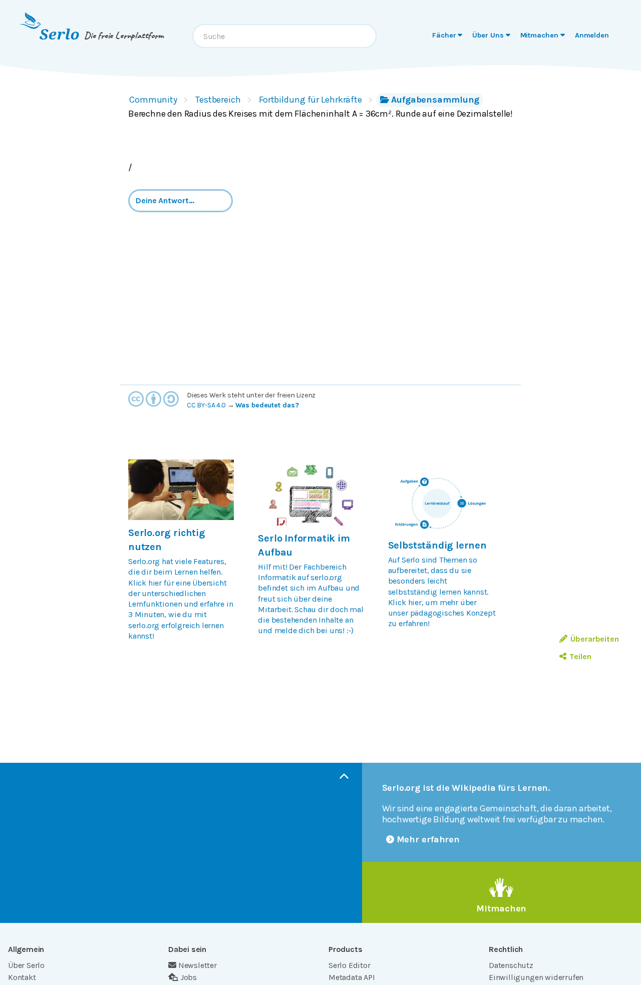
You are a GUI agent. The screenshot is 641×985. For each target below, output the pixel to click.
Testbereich (218, 99)
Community (153, 99)
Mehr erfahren (428, 839)
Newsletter (197, 965)
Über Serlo (26, 965)
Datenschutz (511, 965)
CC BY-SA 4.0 (206, 405)
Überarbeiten (594, 639)
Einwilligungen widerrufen (536, 977)
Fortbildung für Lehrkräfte (310, 99)
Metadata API (352, 977)
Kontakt (22, 977)
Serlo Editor (350, 965)
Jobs (188, 977)
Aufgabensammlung (435, 99)
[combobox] (284, 36)
